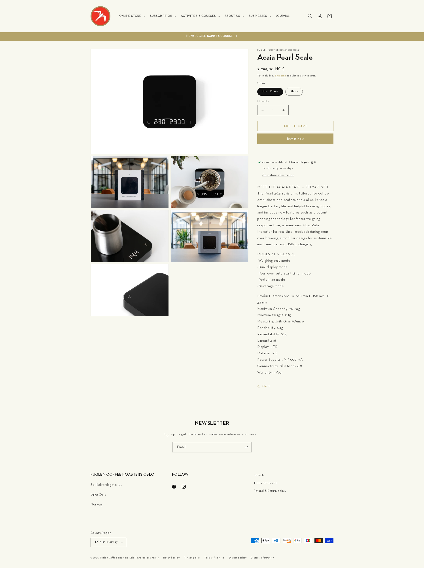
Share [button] (266, 386)
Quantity (263, 101)
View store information (278, 175)
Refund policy (171, 558)
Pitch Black (270, 91)
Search (259, 475)
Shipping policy (238, 558)
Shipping (280, 76)
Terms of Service (266, 483)
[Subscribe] (247, 447)
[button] (132, 16)
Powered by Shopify (147, 558)
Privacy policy (192, 558)
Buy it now (295, 138)
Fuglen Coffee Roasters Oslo (117, 558)
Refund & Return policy (270, 491)
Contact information (262, 558)
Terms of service (214, 558)
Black (294, 91)
